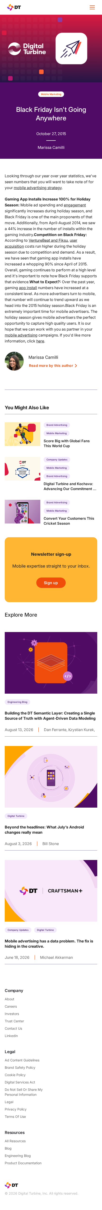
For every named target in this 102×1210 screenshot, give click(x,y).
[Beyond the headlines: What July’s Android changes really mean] (51, 798)
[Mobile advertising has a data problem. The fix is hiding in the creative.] (51, 912)
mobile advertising (21, 335)
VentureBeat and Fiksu (48, 240)
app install (28, 287)
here (40, 341)
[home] (13, 7)
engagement (75, 205)
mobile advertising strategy (38, 187)
